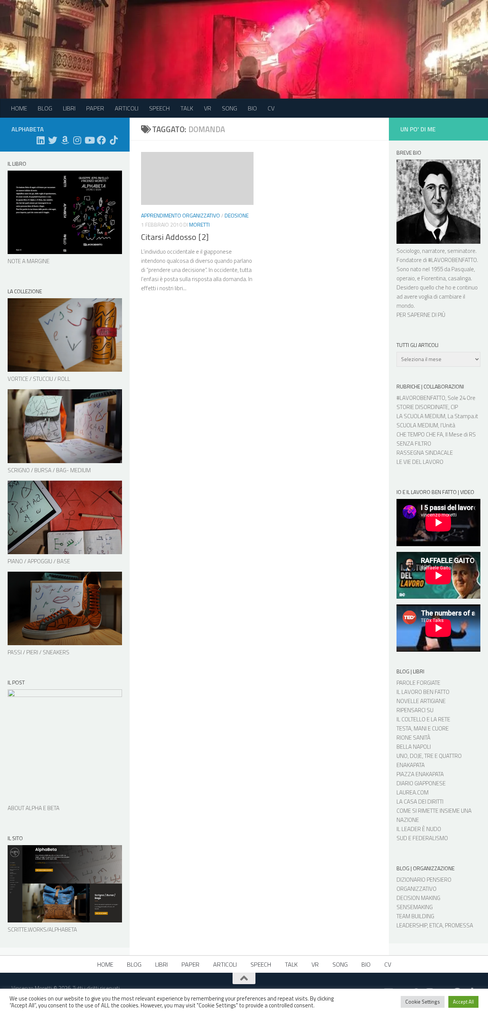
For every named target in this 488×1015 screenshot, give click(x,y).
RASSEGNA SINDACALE (424, 452)
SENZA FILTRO (413, 443)
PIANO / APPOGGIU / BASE (39, 561)
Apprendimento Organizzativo (180, 215)
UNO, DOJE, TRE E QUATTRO (429, 755)
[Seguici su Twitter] (52, 140)
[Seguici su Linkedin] (40, 140)
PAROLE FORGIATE (418, 682)
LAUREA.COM (412, 792)
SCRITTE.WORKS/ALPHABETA (42, 929)
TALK (186, 108)
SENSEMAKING (414, 907)
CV (271, 108)
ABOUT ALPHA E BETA (33, 808)
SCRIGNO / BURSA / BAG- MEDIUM (49, 470)
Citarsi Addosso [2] (175, 236)
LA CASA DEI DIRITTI (419, 801)
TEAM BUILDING (415, 916)
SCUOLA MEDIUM (417, 425)
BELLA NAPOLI (413, 746)
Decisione (237, 215)
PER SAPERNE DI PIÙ (420, 314)
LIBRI (69, 108)
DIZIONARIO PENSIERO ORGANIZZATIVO (423, 884)
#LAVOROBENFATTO (452, 260)
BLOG (45, 108)
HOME (19, 108)
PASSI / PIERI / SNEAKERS (38, 652)
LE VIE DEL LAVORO (419, 461)
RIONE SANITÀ (413, 737)
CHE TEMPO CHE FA (419, 434)
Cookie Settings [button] (422, 1001)
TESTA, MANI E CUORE (422, 728)
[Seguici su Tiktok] (113, 140)
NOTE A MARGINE (29, 261)
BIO (252, 108)
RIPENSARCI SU (414, 710)
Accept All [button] (463, 1001)
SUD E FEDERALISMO (422, 838)
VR (207, 108)
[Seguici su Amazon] (64, 140)
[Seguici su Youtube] (89, 140)
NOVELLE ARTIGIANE (421, 701)
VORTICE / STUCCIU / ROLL (39, 378)
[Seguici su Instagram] (77, 140)
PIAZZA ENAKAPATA (420, 774)
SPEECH (159, 108)
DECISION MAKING (418, 898)
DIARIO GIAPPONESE (421, 783)
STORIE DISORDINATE (422, 407)
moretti (199, 225)
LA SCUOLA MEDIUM (420, 416)
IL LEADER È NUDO (418, 829)
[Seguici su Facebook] (101, 140)
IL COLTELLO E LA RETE (423, 719)
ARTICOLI (126, 108)
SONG (229, 108)
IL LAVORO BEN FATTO (422, 691)
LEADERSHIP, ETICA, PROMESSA (434, 925)
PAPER (95, 108)
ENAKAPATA (410, 765)
